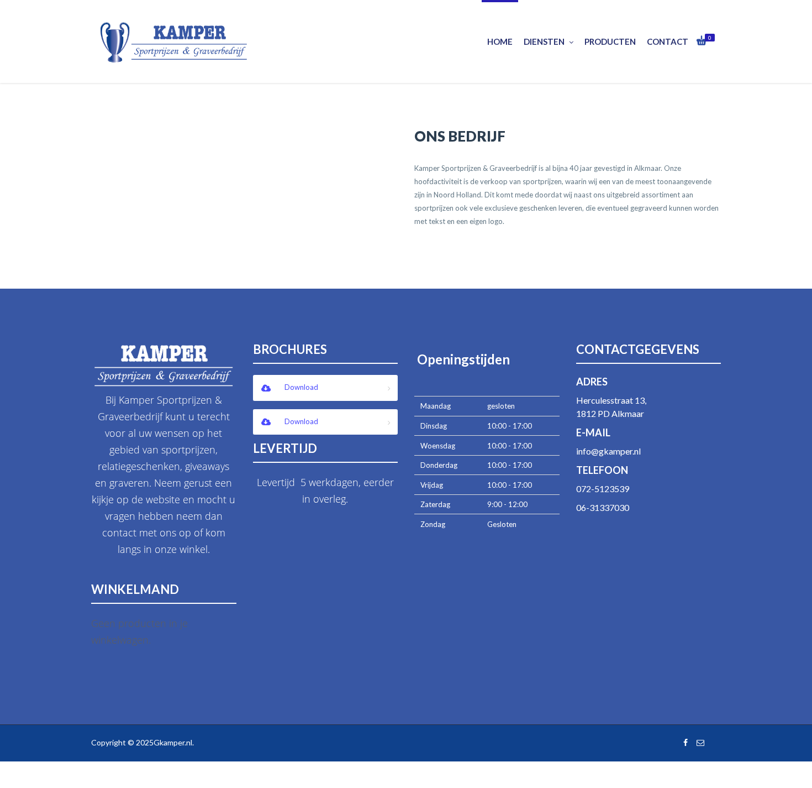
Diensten (544, 41)
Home (500, 41)
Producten (610, 41)
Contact (667, 41)
